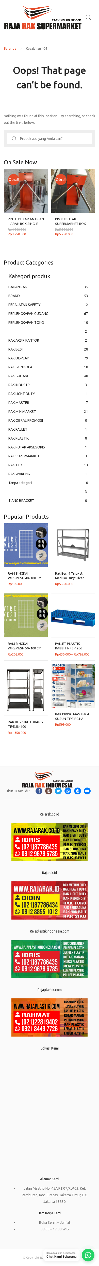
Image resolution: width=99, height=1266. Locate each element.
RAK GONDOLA (48, 367)
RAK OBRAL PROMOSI (47, 420)
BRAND (48, 296)
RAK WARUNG (47, 474)
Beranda (10, 48)
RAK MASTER (48, 403)
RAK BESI (48, 349)
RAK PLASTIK (47, 438)
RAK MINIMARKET (48, 412)
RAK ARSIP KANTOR (47, 340)
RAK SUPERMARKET (47, 456)
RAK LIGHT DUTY (47, 394)
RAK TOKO (48, 465)
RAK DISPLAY (48, 358)
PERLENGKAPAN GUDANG (48, 314)
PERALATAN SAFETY (48, 305)
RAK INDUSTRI (47, 385)
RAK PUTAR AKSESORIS (47, 447)
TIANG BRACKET (47, 501)
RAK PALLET (47, 429)
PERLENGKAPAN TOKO (48, 327)
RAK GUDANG (48, 376)
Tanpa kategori (48, 487)
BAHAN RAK (48, 287)
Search (88, 17)
